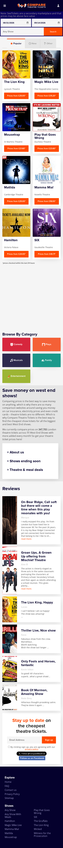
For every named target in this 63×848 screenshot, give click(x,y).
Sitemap (9, 798)
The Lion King (41, 825)
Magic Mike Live (13, 825)
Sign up (49, 740)
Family (48, 360)
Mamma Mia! (12, 829)
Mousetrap (11, 837)
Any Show (10, 810)
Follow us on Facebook (32, 758)
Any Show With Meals (13, 816)
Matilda (9, 833)
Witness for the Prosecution (42, 835)
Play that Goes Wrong (42, 811)
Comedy (18, 344)
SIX (35, 817)
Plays (48, 344)
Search (53, 31)
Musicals (18, 360)
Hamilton (10, 821)
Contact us (11, 790)
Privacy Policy (12, 794)
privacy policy (31, 749)
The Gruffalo (41, 821)
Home (8, 781)
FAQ (7, 786)
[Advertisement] (31, 295)
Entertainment (18, 376)
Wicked (38, 829)
